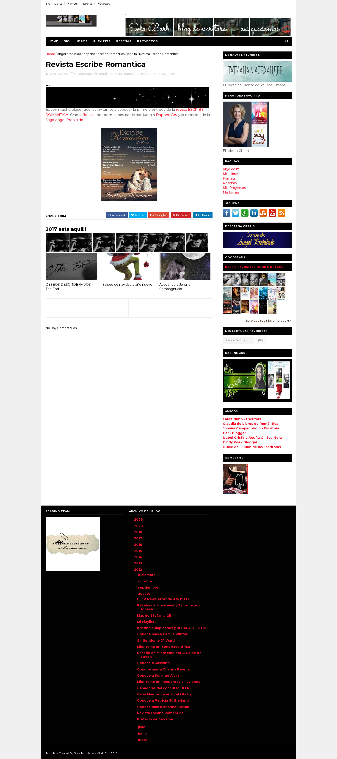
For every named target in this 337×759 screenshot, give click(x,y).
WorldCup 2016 (107, 753)
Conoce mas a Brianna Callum (163, 707)
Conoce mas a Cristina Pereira (163, 669)
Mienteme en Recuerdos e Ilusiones (168, 682)
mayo (143, 739)
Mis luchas (231, 192)
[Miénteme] (227, 285)
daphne (89, 54)
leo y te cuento (238, 340)
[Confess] (272, 299)
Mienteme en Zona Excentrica (163, 647)
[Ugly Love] (263, 299)
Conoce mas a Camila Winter (162, 634)
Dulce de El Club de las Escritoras (252, 447)
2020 (139, 526)
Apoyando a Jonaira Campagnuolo (174, 287)
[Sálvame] (236, 285)
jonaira (132, 54)
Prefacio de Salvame (155, 719)
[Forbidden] (263, 313)
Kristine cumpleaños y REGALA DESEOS (171, 628)
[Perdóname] (263, 285)
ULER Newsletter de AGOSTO (163, 599)
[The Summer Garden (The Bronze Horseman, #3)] (254, 299)
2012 (138, 570)
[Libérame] (254, 285)
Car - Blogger (234, 433)
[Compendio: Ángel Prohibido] (280, 285)
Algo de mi (231, 169)
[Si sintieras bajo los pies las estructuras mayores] (272, 313)
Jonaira (89, 115)
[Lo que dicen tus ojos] (227, 314)
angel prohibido (69, 54)
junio (143, 733)
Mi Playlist (145, 622)
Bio (48, 3)
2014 (138, 557)
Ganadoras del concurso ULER (163, 688)
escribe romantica (111, 54)
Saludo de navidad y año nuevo (127, 285)
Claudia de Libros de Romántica (250, 424)
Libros (58, 3)
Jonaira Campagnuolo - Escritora (251, 428)
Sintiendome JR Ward (156, 640)
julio (142, 727)
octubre (145, 581)
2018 (138, 532)
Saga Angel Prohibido (64, 120)
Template (52, 753)
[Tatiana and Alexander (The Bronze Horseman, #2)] (245, 299)
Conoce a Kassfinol (154, 663)
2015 (138, 551)
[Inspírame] (245, 285)
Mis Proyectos (234, 188)
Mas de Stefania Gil (154, 616)
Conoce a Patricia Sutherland (163, 700)
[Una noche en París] (236, 300)
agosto (144, 594)
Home (53, 41)
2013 (138, 563)
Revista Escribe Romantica (160, 713)
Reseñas (87, 3)
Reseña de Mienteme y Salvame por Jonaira (168, 607)
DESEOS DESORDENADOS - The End (69, 287)
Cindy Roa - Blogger (240, 442)
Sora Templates (84, 753)
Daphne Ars (166, 115)
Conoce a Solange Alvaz (158, 675)
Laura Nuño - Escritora (242, 419)
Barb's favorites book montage (254, 267)
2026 (139, 519)
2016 (138, 545)
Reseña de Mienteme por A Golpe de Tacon (169, 655)
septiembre (148, 587)
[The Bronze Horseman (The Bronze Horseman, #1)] (227, 299)
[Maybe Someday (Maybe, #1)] (280, 299)
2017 (138, 538)
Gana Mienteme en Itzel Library (164, 694)
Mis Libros (231, 174)
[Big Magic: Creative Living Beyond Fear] (254, 314)
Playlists (72, 3)
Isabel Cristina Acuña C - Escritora (252, 438)
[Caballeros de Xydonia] (236, 314)
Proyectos (103, 3)
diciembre (147, 575)
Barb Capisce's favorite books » (269, 320)
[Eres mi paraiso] (272, 285)
